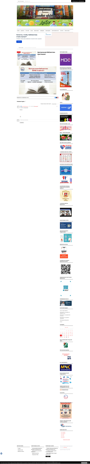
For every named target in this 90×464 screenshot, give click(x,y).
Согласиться (84, 462)
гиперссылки (65, 447)
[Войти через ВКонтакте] (20, 112)
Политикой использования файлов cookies (53, 462)
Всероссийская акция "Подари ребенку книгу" (51, 454)
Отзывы (19, 448)
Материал (36, 106)
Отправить (21, 122)
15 (66, 333)
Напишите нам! (20, 449)
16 (68, 333)
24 (70, 335)
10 (70, 332)
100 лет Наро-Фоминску (64, 310)
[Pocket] (57, 97)
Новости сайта (21, 47)
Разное (61, 321)
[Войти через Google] (20, 116)
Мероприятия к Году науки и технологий (64, 318)
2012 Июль (62, 436)
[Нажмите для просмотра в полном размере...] (37, 94)
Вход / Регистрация (21, 1)
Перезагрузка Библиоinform (64, 320)
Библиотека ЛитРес (35, 453)
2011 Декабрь (63, 432)
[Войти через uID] (20, 111)
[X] (56, 97)
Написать (19, 41)
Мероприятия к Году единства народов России (65, 313)
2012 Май (62, 434)
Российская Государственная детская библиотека (51, 451)
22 (66, 335)
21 (64, 335)
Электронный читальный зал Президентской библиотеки (36, 449)
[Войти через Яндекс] (20, 115)
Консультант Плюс (35, 454)
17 (70, 333)
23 (68, 335)
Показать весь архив (66, 439)
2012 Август (63, 437)
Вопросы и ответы (21, 451)
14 (64, 333)
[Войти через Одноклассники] (20, 118)
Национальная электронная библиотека (36, 451)
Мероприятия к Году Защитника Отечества (65, 315)
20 (62, 335)
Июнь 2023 (66, 327)
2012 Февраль (63, 433)
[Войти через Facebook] (20, 113)
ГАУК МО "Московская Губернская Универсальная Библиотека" (52, 449)
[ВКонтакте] (55, 97)
